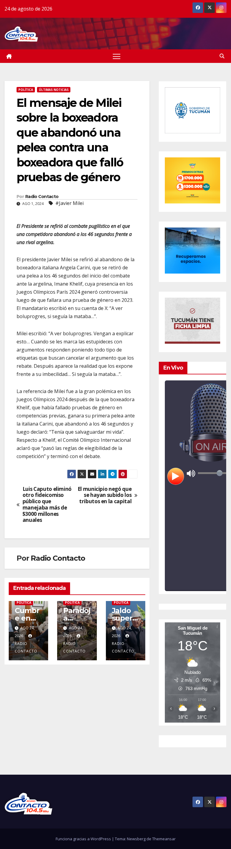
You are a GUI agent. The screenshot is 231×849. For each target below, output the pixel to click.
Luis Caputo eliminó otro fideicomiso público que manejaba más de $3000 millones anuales (47, 504)
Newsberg (136, 838)
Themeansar (164, 838)
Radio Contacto (41, 196)
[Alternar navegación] (116, 56)
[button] (222, 56)
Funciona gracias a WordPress (84, 838)
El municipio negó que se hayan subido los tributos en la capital (105, 495)
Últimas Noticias (54, 90)
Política (25, 90)
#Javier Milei (69, 203)
